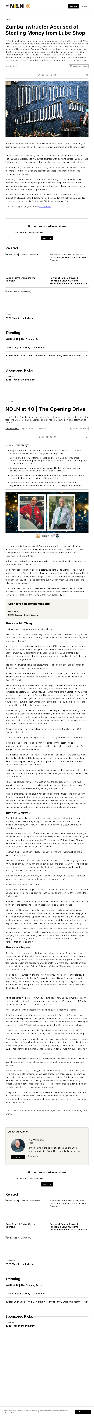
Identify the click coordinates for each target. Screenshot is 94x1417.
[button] (7, 6)
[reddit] (51, 75)
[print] (87, 75)
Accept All (82, 1412)
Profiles (9, 402)
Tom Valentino (12, 428)
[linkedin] (43, 75)
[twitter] (47, 75)
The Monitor (45, 206)
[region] (47, 1412)
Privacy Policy (10, 1413)
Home (8, 20)
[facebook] (39, 75)
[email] (55, 75)
